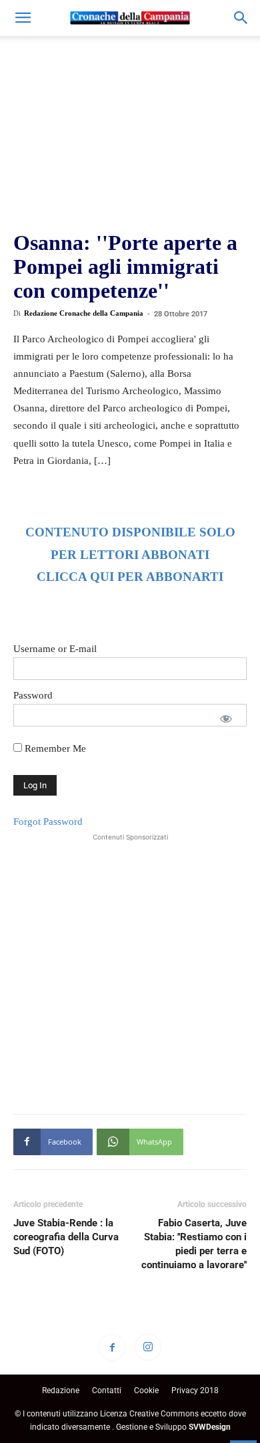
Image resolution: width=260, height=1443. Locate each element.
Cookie (146, 1390)
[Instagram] (148, 1347)
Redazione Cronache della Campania (83, 313)
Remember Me (54, 748)
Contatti (106, 1390)
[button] (22, 18)
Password (33, 695)
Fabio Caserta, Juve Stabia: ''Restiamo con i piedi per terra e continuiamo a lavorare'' (194, 1244)
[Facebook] (112, 1347)
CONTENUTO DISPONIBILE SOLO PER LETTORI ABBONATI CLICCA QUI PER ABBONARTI (130, 554)
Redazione (60, 1390)
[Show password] (226, 718)
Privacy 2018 (195, 1390)
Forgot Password (48, 821)
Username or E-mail (55, 648)
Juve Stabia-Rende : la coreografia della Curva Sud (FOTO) (66, 1237)
